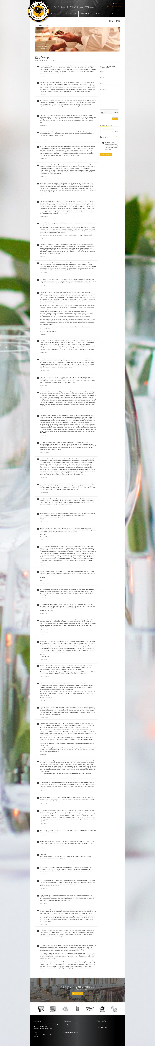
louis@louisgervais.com (114, 6)
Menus (98, 13)
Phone (102, 83)
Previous (116, 137)
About (40, 25)
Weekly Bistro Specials (71, 1033)
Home (36, 25)
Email (102, 77)
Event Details (103, 89)
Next (118, 137)
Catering (53, 13)
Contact (113, 13)
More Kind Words (106, 154)
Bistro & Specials (71, 13)
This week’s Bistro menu (107, 129)
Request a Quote (77, 993)
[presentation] (109, 111)
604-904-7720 (117, 3)
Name (102, 71)
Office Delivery (86, 13)
